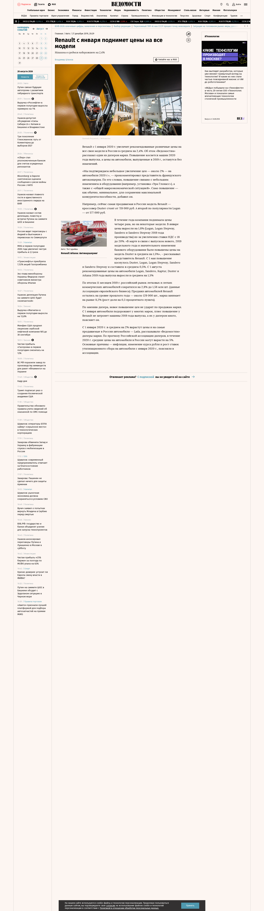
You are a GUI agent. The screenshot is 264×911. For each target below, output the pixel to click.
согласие (110, 905)
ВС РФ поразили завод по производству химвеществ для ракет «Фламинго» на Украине (31, 367)
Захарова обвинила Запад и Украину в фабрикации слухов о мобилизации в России (32, 447)
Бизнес (51, 10)
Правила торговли (39, 15)
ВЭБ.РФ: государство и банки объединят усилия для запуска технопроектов (32, 526)
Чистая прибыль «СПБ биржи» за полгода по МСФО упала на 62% (29, 560)
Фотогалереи (230, 10)
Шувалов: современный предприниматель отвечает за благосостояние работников (32, 464)
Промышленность (140, 15)
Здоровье (197, 15)
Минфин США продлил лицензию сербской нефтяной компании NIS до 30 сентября (32, 330)
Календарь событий (23, 28)
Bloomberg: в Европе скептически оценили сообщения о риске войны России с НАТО (31, 181)
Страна (124, 15)
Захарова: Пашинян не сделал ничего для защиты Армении (31, 481)
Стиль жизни (190, 10)
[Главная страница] (126, 4)
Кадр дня (22, 381)
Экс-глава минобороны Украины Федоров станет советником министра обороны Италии (31, 278)
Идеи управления (60, 15)
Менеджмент (174, 10)
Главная (59, 33)
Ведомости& (87, 15)
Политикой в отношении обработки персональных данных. (129, 908)
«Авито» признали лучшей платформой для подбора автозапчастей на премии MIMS (31, 610)
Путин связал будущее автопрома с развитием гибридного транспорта (30, 90)
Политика (147, 10)
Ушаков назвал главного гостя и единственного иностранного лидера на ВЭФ (30, 199)
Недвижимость (131, 10)
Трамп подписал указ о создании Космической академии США (29, 393)
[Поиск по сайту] (227, 4)
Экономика (63, 10)
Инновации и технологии (164, 15)
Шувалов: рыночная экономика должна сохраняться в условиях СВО (32, 495)
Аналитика (102, 15)
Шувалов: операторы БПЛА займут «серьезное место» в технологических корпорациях (32, 428)
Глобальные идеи (36, 10)
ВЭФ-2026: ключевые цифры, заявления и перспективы (83, 26)
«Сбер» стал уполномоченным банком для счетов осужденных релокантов (31, 162)
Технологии (105, 10)
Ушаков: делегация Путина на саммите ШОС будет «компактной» (31, 297)
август (40, 28)
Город (75, 15)
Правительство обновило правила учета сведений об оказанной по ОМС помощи (32, 408)
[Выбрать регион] (221, 4)
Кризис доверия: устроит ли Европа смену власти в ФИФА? (32, 575)
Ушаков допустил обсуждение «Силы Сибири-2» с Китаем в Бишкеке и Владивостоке (31, 123)
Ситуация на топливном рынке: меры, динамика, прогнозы (222, 26)
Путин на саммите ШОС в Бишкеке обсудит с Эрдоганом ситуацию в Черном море (30, 592)
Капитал (114, 15)
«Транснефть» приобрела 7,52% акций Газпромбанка (32, 263)
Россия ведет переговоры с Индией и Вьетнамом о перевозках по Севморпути (32, 234)
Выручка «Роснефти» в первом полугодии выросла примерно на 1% (32, 105)
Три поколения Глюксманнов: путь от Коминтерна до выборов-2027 (29, 141)
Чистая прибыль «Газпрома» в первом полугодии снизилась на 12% (30, 349)
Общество (160, 10)
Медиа (117, 10)
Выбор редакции (122, 26)
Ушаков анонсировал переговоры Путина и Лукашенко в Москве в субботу (29, 544)
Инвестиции (91, 10)
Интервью (204, 10)
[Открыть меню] (245, 4)
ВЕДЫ (24, 15)
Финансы (77, 10)
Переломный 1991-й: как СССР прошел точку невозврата (162, 26)
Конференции (220, 15)
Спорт (207, 15)
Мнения (216, 10)
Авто (68, 33)
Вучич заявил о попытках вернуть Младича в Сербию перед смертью (32, 511)
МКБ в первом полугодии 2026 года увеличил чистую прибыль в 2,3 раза (31, 249)
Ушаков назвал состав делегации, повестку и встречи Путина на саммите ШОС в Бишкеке (32, 217)
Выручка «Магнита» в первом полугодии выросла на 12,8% (32, 313)
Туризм (233, 15)
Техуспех (184, 15)
